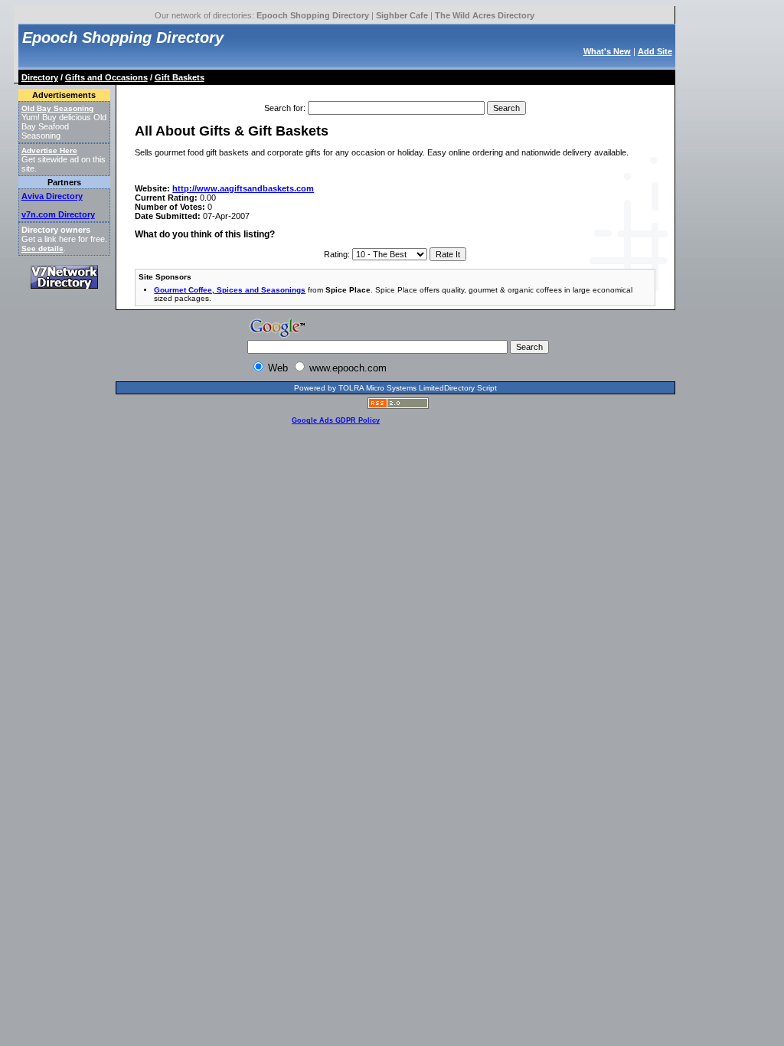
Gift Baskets (179, 77)
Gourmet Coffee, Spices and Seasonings (229, 290)
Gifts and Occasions (106, 77)
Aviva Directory (52, 196)
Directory (39, 77)
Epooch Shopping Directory (312, 15)
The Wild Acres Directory (484, 15)
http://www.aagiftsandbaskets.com (243, 188)
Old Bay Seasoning (57, 108)
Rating (336, 254)
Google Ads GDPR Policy (336, 420)
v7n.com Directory (58, 214)
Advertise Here (49, 150)
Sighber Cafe (402, 15)
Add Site (655, 51)
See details (42, 248)
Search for (283, 108)
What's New (607, 51)
